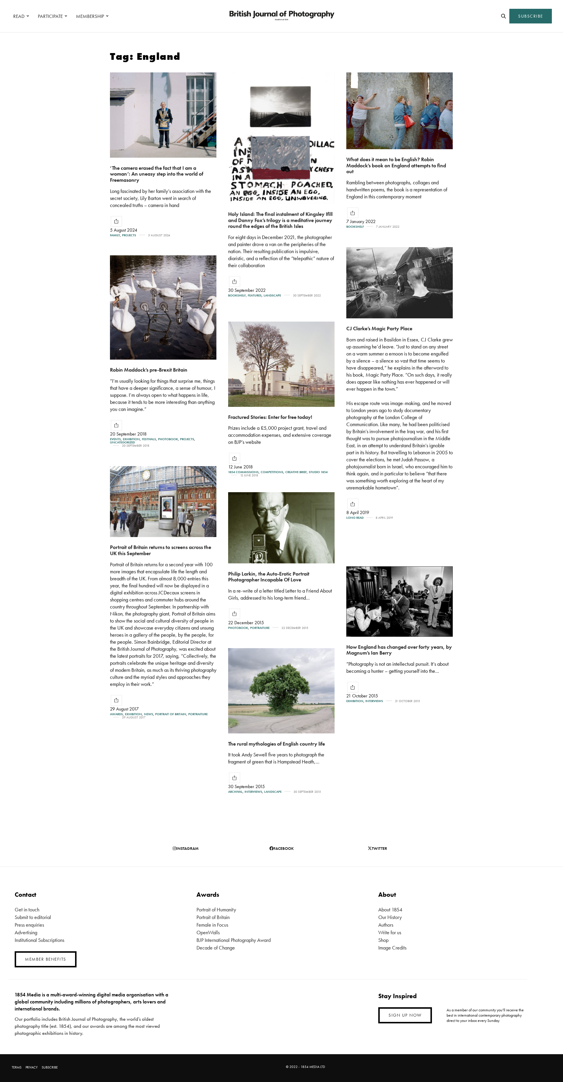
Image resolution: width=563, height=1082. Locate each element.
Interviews (374, 701)
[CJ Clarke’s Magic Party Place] (399, 282)
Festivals (149, 439)
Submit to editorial (33, 917)
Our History (390, 917)
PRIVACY (32, 1067)
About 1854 (390, 909)
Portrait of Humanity (216, 909)
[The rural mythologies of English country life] (281, 690)
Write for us (389, 932)
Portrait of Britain (170, 714)
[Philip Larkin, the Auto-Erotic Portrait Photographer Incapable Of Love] (281, 527)
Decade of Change (215, 947)
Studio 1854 (318, 472)
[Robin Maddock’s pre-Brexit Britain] (163, 307)
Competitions (272, 472)
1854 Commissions (243, 472)
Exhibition (131, 439)
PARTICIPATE (50, 16)
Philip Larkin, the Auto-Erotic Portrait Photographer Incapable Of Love (268, 576)
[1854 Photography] (281, 16)
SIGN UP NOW (405, 1015)
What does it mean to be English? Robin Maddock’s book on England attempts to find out (396, 165)
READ (19, 16)
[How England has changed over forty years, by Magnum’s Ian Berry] (399, 601)
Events (115, 439)
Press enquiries (29, 924)
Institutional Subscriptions (39, 940)
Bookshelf (237, 295)
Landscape (272, 295)
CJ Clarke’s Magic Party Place (379, 328)
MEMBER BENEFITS (45, 959)
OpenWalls (208, 932)
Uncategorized (122, 442)
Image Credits (392, 947)
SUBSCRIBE (530, 16)
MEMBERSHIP (90, 16)
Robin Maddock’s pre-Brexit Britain (148, 369)
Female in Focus (212, 924)
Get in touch (27, 909)
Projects (129, 235)
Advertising (26, 932)
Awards (116, 714)
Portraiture (198, 714)
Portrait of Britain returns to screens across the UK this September (160, 550)
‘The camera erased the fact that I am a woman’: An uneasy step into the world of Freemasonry (156, 173)
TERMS (16, 1067)
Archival (235, 791)
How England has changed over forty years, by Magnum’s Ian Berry (399, 649)
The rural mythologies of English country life (276, 743)
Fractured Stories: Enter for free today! (270, 417)
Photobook (168, 439)
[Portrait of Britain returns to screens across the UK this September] (163, 501)
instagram (187, 848)
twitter (379, 848)
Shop (383, 940)
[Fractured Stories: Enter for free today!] (281, 364)
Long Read (355, 517)
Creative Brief (296, 472)
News (148, 714)
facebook (284, 848)
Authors (385, 924)
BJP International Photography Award (233, 940)
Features (255, 295)
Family (115, 235)
